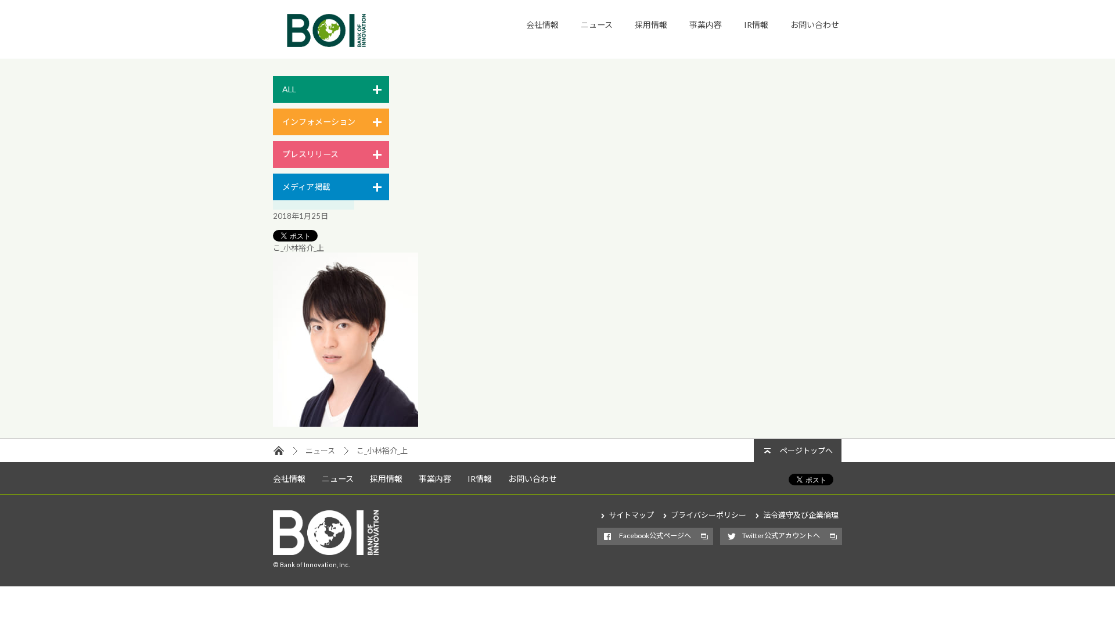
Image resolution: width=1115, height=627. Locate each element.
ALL (289, 89)
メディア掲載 (306, 187)
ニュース (597, 25)
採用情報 (651, 25)
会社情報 (542, 25)
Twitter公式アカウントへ (781, 535)
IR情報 (756, 25)
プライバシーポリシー (708, 515)
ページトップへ (806, 450)
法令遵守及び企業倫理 (801, 515)
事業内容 (705, 25)
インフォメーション (318, 122)
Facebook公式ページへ (655, 535)
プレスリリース (310, 154)
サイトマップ (631, 515)
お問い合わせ (814, 25)
